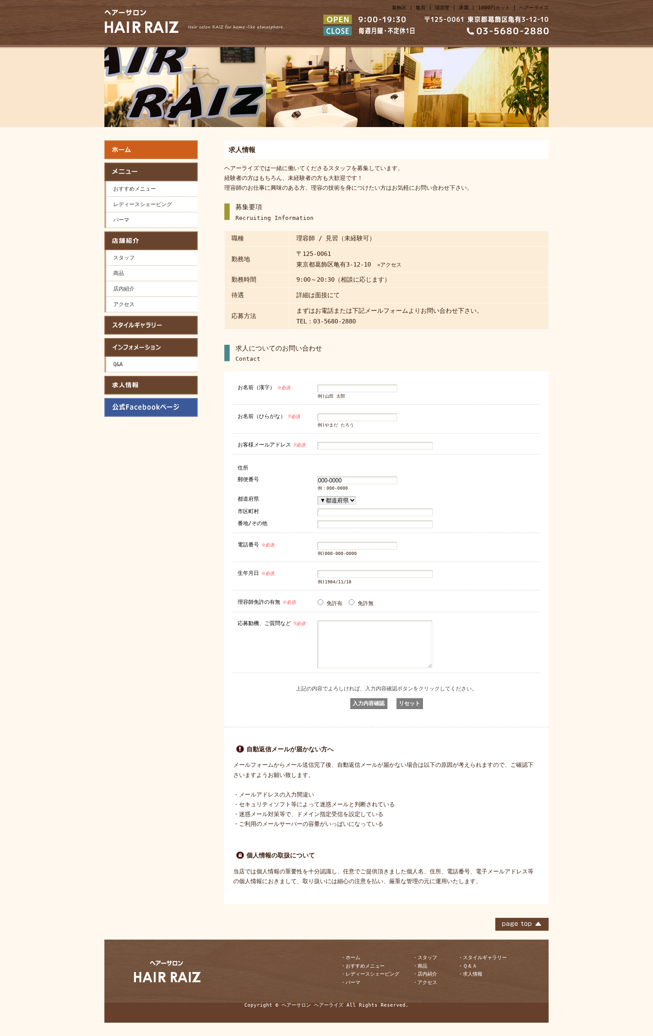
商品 (118, 273)
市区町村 (248, 511)
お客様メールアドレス (272, 445)
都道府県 (248, 499)
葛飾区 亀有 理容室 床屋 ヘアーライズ (151, 149)
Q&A (118, 364)
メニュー (151, 172)
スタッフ (124, 258)
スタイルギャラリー (151, 325)
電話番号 (256, 545)
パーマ (121, 220)
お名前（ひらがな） (269, 416)
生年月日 (256, 573)
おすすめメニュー (134, 189)
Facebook (151, 407)
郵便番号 (248, 479)
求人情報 (151, 385)
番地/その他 (252, 523)
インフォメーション (151, 347)
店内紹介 (124, 289)
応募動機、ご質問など (272, 623)
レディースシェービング (142, 204)
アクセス (124, 304)
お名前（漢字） (264, 387)
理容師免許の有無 (267, 602)
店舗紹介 (151, 240)
